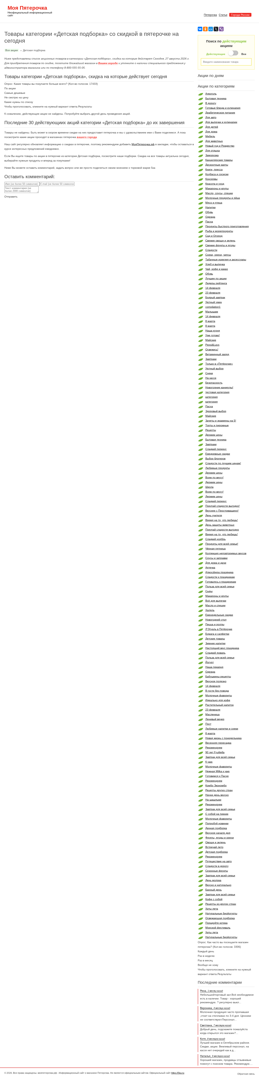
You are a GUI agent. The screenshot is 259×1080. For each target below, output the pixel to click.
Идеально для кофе (217, 700)
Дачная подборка (216, 828)
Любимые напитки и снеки (221, 728)
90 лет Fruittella (214, 752)
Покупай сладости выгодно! (222, 505)
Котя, (212, 1038)
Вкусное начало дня (217, 832)
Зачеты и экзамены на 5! (220, 420)
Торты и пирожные (217, 425)
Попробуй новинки (216, 823)
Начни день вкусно (217, 794)
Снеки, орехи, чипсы (218, 254)
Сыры (209, 591)
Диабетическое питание (220, 112)
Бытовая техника (215, 98)
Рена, (211, 990)
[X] (216, 29)
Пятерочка (210, 14)
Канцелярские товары (219, 159)
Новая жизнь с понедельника (223, 738)
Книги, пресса (214, 169)
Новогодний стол (215, 619)
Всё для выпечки (215, 600)
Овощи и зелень (215, 842)
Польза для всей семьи (219, 586)
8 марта (210, 321)
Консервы (211, 178)
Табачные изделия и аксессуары (225, 259)
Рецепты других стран (219, 790)
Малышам (211, 311)
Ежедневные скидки (217, 453)
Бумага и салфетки (217, 633)
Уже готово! (212, 335)
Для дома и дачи (215, 562)
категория (211, 396)
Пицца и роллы (214, 624)
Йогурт (209, 662)
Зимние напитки (215, 643)
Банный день (213, 889)
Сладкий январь (215, 652)
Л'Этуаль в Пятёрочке (218, 629)
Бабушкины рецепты (218, 676)
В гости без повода (217, 690)
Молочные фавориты (218, 695)
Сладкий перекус (216, 449)
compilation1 (213, 306)
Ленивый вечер (214, 719)
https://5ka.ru (177, 1073)
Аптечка (210, 567)
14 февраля (212, 287)
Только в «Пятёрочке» (219, 363)
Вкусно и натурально (218, 884)
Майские (210, 340)
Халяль (209, 610)
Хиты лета (211, 908)
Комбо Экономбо (216, 785)
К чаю (209, 761)
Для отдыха (212, 150)
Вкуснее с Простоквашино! (222, 510)
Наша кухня (212, 330)
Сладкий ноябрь (215, 539)
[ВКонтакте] (200, 29)
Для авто (210, 117)
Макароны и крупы (217, 188)
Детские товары (215, 638)
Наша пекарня (214, 667)
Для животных (214, 141)
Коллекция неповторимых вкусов (225, 553)
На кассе (210, 377)
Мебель (210, 136)
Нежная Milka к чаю (217, 771)
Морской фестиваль (217, 927)
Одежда (210, 216)
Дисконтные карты (216, 164)
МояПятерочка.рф (143, 144)
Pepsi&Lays (212, 344)
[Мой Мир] (210, 29)
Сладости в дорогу (216, 866)
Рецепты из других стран (220, 903)
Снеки (209, 373)
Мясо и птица (213, 202)
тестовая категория (217, 392)
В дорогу (210, 103)
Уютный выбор (214, 368)
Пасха (209, 221)
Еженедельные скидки (219, 614)
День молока (213, 880)
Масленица (212, 714)
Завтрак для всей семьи (220, 757)
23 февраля (212, 292)
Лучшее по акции (216, 278)
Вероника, (215, 1007)
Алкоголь (211, 93)
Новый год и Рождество (219, 145)
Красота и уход (214, 183)
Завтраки (211, 359)
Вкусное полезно (215, 681)
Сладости (211, 250)
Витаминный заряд (217, 354)
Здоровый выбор (215, 411)
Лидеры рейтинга (216, 283)
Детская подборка (216, 851)
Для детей (211, 126)
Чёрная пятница (215, 548)
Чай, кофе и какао (216, 268)
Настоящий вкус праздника (222, 648)
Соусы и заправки (216, 558)
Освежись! (211, 349)
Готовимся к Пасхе (217, 775)
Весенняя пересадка (218, 742)
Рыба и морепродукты (219, 231)
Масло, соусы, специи (219, 193)
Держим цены (213, 434)
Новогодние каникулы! (219, 387)
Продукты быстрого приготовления (227, 226)
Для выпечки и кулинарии (221, 122)
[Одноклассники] (205, 29)
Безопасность (213, 382)
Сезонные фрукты (216, 870)
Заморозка (212, 155)
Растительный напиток (219, 704)
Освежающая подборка (220, 918)
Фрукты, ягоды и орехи (219, 837)
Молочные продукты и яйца (222, 197)
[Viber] (221, 29)
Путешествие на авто (218, 861)
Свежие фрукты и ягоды (220, 245)
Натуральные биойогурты (221, 913)
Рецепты (210, 430)
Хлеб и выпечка (215, 264)
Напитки (210, 207)
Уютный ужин (213, 302)
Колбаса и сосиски (216, 174)
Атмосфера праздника (219, 572)
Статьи (223, 14)
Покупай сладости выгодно (222, 529)
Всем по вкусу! (214, 477)
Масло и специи (215, 605)
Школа (209, 486)
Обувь (209, 212)
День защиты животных (219, 524)
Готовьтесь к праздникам (220, 581)
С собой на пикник (216, 813)
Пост (208, 723)
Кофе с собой (213, 899)
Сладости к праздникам (220, 576)
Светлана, (215, 1025)
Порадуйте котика (216, 922)
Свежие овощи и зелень (220, 240)
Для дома (211, 131)
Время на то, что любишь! (221, 520)
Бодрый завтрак (215, 297)
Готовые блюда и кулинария (222, 107)
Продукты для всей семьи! (221, 543)
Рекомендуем (213, 747)
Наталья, (215, 1055)
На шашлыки (213, 799)
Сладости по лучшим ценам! (223, 463)
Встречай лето (214, 847)
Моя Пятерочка (30, 11)
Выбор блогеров (215, 458)
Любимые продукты (217, 467)
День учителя (213, 515)
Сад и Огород (213, 235)
